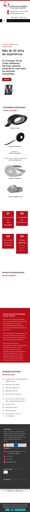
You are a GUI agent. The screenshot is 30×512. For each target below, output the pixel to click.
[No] (28, 507)
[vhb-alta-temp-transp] (15, 158)
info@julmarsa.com (11, 462)
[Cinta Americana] (15, 183)
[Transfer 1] (15, 151)
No (12, 509)
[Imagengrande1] (15, 114)
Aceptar (7, 509)
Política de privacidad (20, 509)
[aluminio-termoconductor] (15, 165)
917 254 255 (9, 456)
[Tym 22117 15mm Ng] (15, 133)
